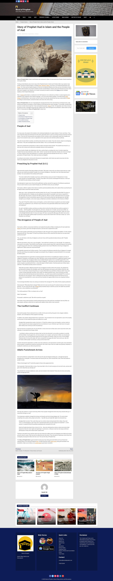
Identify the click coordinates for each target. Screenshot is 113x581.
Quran (18, 87)
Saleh (66, 96)
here (37, 441)
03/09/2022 (20, 476)
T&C (60, 544)
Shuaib (19, 98)
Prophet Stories (44, 17)
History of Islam (76, 17)
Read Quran (65, 17)
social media (38, 443)
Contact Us (61, 539)
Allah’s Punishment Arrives (24, 121)
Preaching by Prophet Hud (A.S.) (26, 116)
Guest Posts (61, 542)
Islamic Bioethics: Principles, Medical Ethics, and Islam (25, 521)
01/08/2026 (21, 523)
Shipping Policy (62, 549)
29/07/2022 (25, 33)
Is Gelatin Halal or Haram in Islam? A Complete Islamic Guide (45, 520)
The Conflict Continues (23, 119)
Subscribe (91, 48)
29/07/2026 (41, 523)
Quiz (35, 17)
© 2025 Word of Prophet (47, 579)
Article (20, 518)
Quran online (54, 441)
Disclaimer (61, 546)
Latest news (55, 17)
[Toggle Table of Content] (31, 113)
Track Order (61, 553)
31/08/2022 (39, 476)
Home (18, 17)
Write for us (61, 541)
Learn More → (44, 495)
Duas (29, 17)
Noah (40, 85)
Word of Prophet (23, 9)
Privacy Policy (62, 547)
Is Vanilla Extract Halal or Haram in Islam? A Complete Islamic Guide (66, 520)
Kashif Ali (20, 33)
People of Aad (22, 115)
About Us (61, 538)
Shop (85, 17)
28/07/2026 (61, 523)
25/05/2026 (82, 523)
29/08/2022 (57, 476)
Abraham (44, 85)
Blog (24, 17)
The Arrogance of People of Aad (25, 118)
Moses (48, 85)
